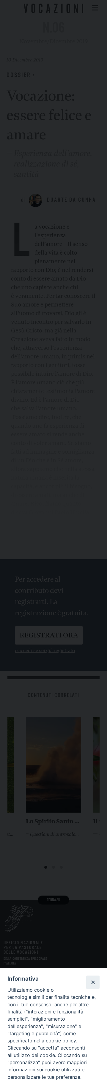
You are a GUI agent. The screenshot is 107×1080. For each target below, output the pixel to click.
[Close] (92, 982)
